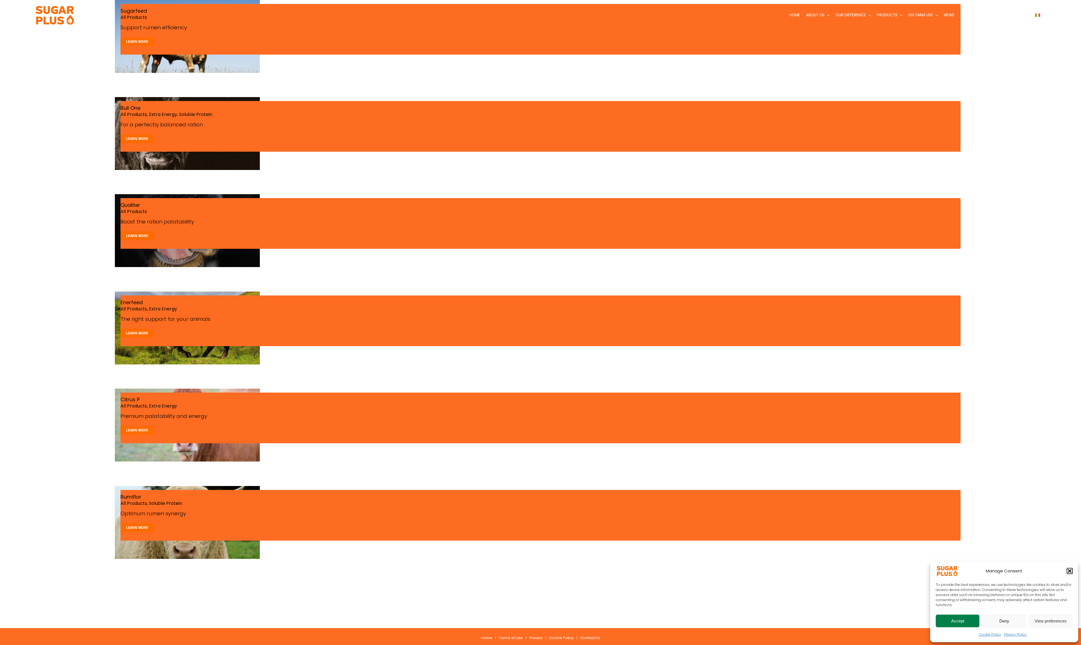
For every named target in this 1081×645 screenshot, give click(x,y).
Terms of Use (511, 637)
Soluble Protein (195, 114)
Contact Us (590, 637)
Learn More (137, 41)
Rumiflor (130, 496)
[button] (1070, 571)
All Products (133, 114)
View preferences (1051, 621)
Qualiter (130, 205)
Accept (957, 621)
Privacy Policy (1015, 634)
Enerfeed (131, 302)
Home (486, 637)
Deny (1004, 621)
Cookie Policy (990, 634)
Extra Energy (163, 114)
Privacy (535, 637)
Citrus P (130, 399)
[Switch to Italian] (1037, 15)
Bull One (130, 107)
